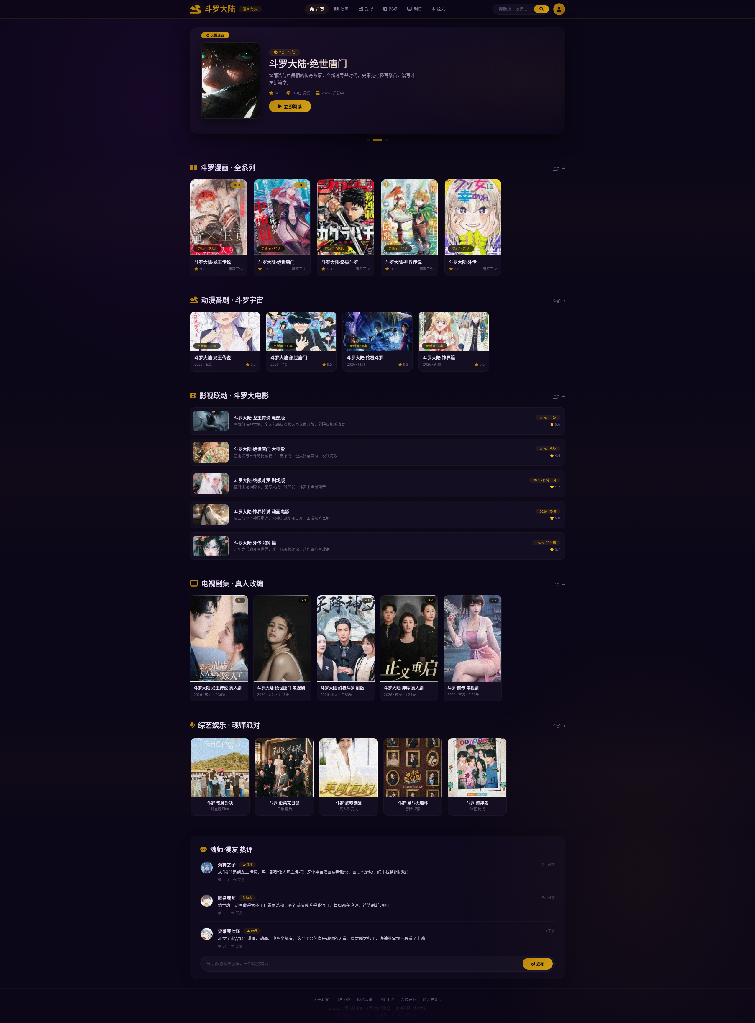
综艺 (441, 9)
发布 (539, 964)
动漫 (369, 9)
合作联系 (408, 999)
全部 (557, 168)
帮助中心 (386, 999)
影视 (393, 9)
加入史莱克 (432, 999)
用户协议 (343, 999)
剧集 (418, 9)
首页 (320, 9)
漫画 (344, 9)
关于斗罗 (321, 999)
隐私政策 (364, 999)
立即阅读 (293, 106)
